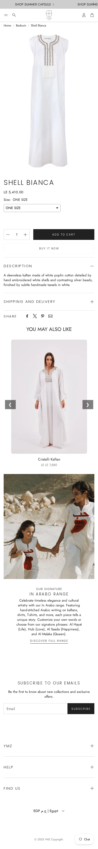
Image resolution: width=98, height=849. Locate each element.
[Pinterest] (43, 316)
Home (7, 26)
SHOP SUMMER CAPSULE (30, 4)
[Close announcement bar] (93, 3)
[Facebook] (27, 316)
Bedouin (21, 26)
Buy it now (49, 248)
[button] (6, 15)
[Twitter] (35, 316)
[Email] (50, 316)
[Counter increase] (25, 235)
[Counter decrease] (8, 235)
